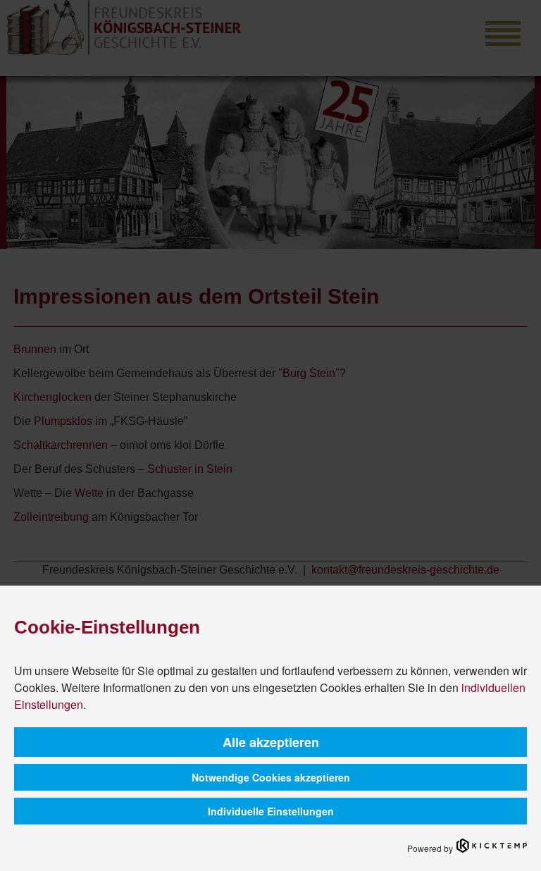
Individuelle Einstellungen (271, 811)
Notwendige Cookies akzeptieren (271, 777)
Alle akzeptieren (271, 742)
